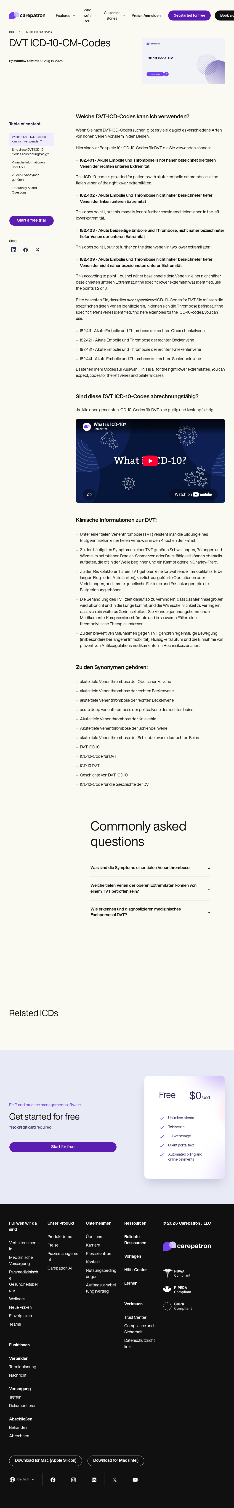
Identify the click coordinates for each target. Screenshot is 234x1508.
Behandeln (19, 1428)
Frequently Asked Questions (24, 190)
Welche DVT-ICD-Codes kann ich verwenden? (29, 139)
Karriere (93, 1246)
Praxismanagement (63, 1257)
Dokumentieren (23, 1406)
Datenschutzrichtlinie (139, 1344)
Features (63, 16)
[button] (22, 1480)
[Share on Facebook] (25, 249)
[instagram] (73, 1480)
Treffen (15, 1398)
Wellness (17, 1299)
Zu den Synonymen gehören (26, 178)
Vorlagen (132, 1257)
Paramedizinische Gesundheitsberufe (23, 1281)
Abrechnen (19, 1436)
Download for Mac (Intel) (115, 1461)
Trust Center (135, 1318)
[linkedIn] (94, 1480)
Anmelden (152, 16)
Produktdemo (60, 1237)
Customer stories (112, 16)
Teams (15, 1325)
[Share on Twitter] (37, 249)
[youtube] (135, 1480)
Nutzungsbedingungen (101, 1274)
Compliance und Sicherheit (139, 1329)
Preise (137, 16)
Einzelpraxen (20, 1316)
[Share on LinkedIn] (13, 249)
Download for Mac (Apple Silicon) (45, 1461)
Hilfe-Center (135, 1270)
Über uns (94, 1237)
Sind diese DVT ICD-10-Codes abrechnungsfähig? (30, 152)
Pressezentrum (99, 1254)
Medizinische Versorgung (21, 1261)
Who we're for (87, 16)
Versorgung (20, 1389)
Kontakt (93, 1262)
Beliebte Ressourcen (135, 1240)
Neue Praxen (20, 1308)
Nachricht (18, 1376)
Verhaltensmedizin (24, 1246)
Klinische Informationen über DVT (28, 165)
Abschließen (20, 1419)
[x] (114, 1480)
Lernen (130, 1284)
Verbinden (18, 1359)
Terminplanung (22, 1367)
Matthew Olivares (26, 61)
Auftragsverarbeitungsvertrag (101, 1288)
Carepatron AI (60, 1269)
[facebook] (53, 1480)
